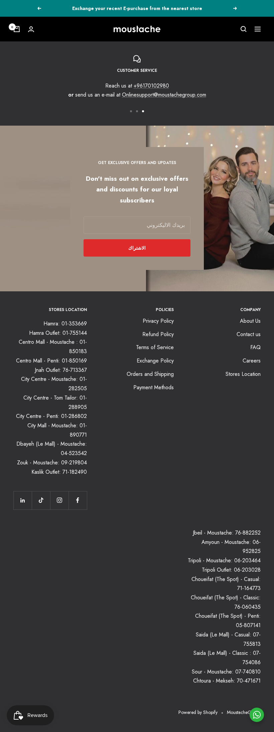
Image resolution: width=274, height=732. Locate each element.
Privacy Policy (158, 321)
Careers (252, 360)
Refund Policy (158, 334)
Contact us (249, 334)
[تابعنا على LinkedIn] (22, 500)
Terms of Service (155, 347)
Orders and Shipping (150, 374)
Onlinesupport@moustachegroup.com (164, 95)
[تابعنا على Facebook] (77, 500)
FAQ (255, 347)
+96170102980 (151, 86)
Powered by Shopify (198, 712)
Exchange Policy (155, 360)
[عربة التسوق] (16, 29)
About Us (250, 321)
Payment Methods (153, 387)
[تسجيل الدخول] (31, 29)
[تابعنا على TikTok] (41, 500)
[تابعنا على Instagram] (59, 500)
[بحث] (244, 29)
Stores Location (243, 374)
